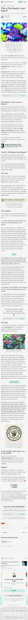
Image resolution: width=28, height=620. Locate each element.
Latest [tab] (6, 558)
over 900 (10, 55)
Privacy (13, 610)
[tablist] (6, 541)
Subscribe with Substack (15, 595)
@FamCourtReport (6, 458)
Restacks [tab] (10, 541)
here (20, 207)
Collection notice (22, 610)
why (15, 49)
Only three (4, 71)
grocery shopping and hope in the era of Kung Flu (10, 566)
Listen (25, 16)
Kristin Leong (8, 147)
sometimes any (5, 66)
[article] (14, 566)
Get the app (20, 614)
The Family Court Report (7, 5)
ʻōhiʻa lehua (7, 327)
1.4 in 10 (7, 90)
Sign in (25, 1)
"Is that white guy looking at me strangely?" (9, 562)
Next (24, 532)
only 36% (4, 86)
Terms (17, 610)
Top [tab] (2, 558)
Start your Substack (10, 614)
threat (2, 391)
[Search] (25, 558)
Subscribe (20, 1)
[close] (24, 574)
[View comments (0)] (7, 20)
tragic (2, 195)
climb (18, 187)
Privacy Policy (14, 601)
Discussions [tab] (11, 558)
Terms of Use (20, 598)
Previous (5, 532)
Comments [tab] (4, 541)
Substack (8, 617)
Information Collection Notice (16, 600)
